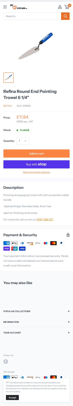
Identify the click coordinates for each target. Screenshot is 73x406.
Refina (7, 105)
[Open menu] (5, 7)
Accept (12, 397)
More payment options (36, 172)
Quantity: (9, 140)
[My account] (60, 7)
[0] (67, 7)
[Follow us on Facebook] (5, 361)
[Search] (65, 16)
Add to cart (36, 153)
